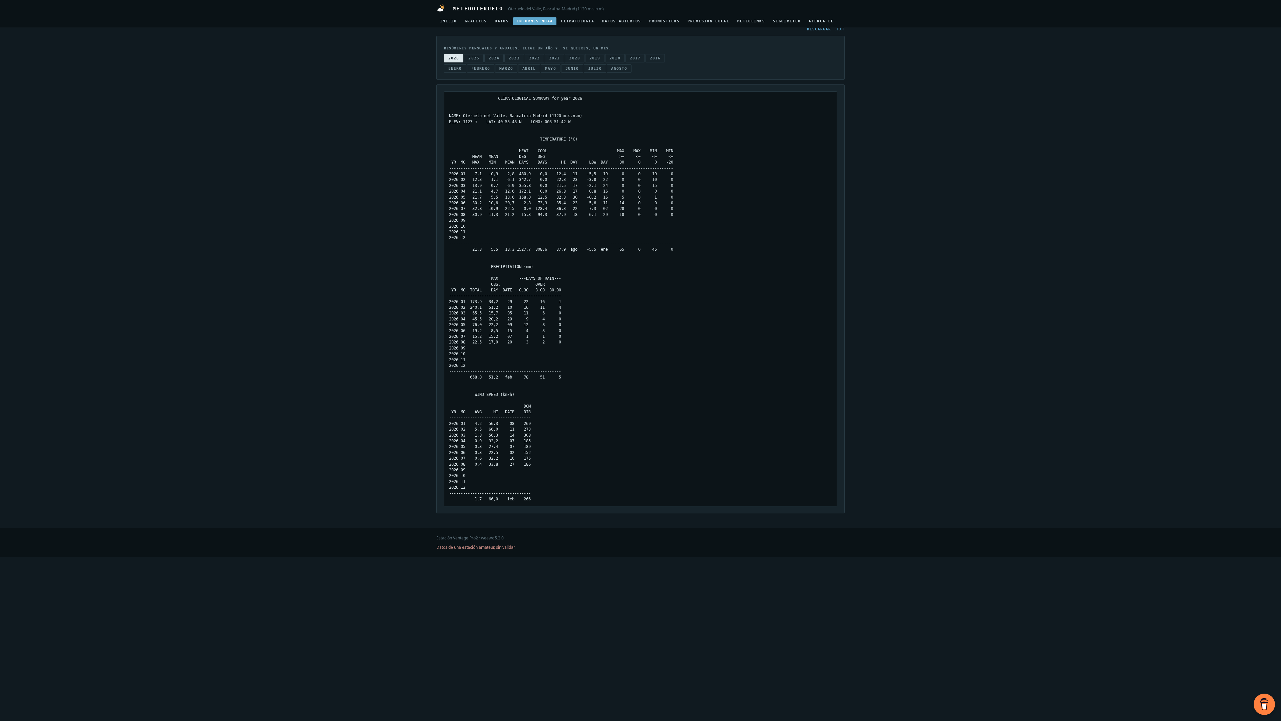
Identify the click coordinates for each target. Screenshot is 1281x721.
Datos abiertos (621, 21)
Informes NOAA (535, 21)
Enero (455, 68)
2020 (574, 58)
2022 (534, 58)
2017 (635, 58)
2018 (614, 58)
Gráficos (476, 21)
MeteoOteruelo (476, 9)
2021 (554, 58)
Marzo (506, 68)
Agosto (619, 68)
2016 (655, 58)
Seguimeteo (787, 21)
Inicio (448, 21)
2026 (453, 58)
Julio (595, 68)
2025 (473, 58)
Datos (502, 21)
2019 (594, 58)
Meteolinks (751, 21)
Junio (572, 68)
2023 (514, 58)
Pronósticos (664, 21)
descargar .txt (826, 29)
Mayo (550, 68)
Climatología (577, 21)
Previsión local (708, 21)
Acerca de (821, 21)
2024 (494, 58)
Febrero (480, 68)
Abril (529, 68)
